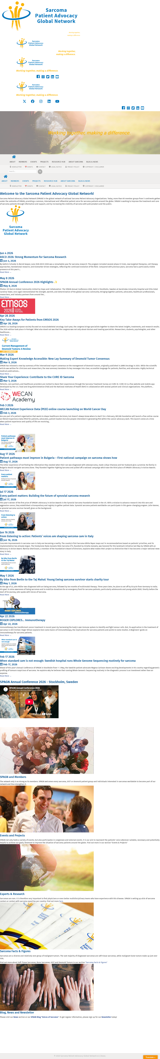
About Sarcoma (76, 162)
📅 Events (29, 167)
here (61, 901)
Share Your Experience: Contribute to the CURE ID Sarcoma (37, 377)
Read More (5, 272)
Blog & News (92, 162)
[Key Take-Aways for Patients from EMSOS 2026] (17, 306)
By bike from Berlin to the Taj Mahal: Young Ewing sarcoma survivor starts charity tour (54, 579)
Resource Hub (58, 162)
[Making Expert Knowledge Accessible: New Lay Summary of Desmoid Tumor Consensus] (17, 344)
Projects (44, 162)
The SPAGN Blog (11, 430)
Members (23, 162)
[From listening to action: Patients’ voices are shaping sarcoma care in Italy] (17, 521)
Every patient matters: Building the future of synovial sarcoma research (45, 495)
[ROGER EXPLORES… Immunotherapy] (17, 605)
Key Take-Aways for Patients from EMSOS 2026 (29, 319)
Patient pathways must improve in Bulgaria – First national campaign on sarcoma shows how (58, 457)
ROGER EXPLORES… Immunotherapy (22, 620)
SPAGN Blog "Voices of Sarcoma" (45, 1017)
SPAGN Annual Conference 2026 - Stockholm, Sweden (39, 682)
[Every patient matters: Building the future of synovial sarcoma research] (17, 480)
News (4, 245)
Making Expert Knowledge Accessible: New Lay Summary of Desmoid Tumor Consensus (55, 358)
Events (33, 162)
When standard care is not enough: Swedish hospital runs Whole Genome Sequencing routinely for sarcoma (68, 660)
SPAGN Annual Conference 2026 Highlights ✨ (29, 282)
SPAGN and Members (13, 777)
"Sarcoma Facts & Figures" (96, 962)
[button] (24, 101)
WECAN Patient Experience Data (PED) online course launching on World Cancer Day (53, 409)
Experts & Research (12, 894)
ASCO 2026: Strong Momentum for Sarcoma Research (33, 257)
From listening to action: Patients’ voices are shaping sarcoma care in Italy (46, 536)
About (12, 162)
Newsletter (106, 1017)
